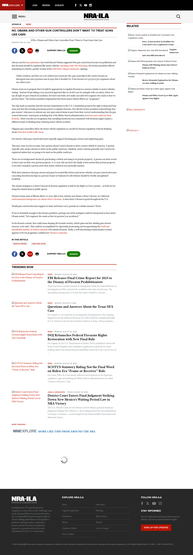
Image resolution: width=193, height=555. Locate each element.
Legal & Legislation (56, 392)
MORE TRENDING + (19, 424)
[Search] (178, 16)
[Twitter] (80, 2)
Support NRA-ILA (56, 50)
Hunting (99, 510)
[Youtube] (85, 2)
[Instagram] (90, 2)
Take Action (101, 516)
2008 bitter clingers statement (65, 69)
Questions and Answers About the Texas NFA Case (80, 308)
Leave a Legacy (102, 528)
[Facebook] (75, 2)
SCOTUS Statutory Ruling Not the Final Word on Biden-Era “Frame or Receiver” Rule (81, 369)
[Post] (22, 49)
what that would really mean (30, 132)
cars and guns (38, 244)
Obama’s (54, 232)
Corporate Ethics (69, 528)
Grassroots (66, 516)
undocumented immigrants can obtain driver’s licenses (37, 199)
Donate (99, 522)
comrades (62, 232)
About (65, 522)
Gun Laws (100, 504)
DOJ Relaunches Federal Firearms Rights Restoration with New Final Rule (77, 337)
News (28, 24)
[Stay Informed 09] (136, 109)
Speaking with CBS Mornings (74, 65)
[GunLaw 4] (133, 130)
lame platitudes (33, 62)
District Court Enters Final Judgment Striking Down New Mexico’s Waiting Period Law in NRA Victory (81, 399)
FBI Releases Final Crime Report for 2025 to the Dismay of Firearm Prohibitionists (80, 280)
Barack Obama (20, 244)
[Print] (37, 52)
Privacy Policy (68, 534)
